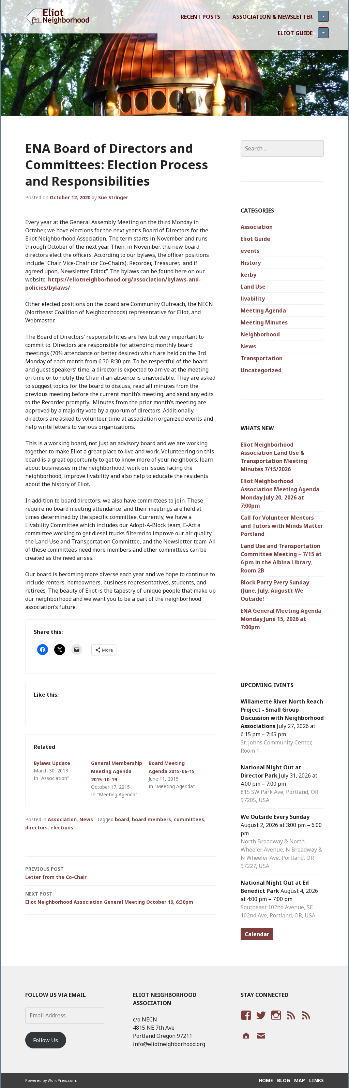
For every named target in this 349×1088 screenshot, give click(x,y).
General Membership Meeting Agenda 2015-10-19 (116, 771)
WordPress (291, 1022)
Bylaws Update (52, 763)
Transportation (262, 358)
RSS (304, 1022)
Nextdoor (245, 1042)
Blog (283, 1080)
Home (266, 1080)
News (86, 819)
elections (61, 827)
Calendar (257, 934)
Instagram (276, 1022)
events (250, 251)
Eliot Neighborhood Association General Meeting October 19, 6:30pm (109, 897)
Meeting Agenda (263, 310)
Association (62, 819)
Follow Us (45, 1040)
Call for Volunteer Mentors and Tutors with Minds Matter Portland (282, 526)
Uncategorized (261, 370)
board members (151, 819)
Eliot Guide (295, 33)
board (122, 819)
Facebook (245, 1022)
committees (189, 819)
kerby (248, 274)
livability (253, 298)
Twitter (261, 1022)
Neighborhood (260, 334)
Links (316, 1080)
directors (36, 827)
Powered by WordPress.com (50, 1080)
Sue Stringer (113, 197)
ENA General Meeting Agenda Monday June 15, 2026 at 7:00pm (281, 619)
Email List (261, 1042)
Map (299, 1080)
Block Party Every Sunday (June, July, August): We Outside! (275, 591)
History (251, 262)
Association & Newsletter (272, 16)
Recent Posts (200, 16)
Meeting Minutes (264, 322)
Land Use (253, 286)
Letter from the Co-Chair (56, 873)
